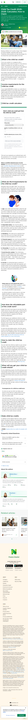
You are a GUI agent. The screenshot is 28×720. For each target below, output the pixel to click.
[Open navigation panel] (1, 2)
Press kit (5, 597)
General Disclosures (18, 672)
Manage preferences (10, 715)
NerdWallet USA (15, 702)
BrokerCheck (14, 673)
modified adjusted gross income (12, 166)
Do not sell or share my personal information (7, 620)
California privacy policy (7, 614)
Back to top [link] (6, 465)
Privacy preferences (7, 616)
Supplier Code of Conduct (7, 609)
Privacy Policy (10, 671)
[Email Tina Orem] (10, 495)
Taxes (3, 451)
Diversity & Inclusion (8, 587)
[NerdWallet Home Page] (5, 2)
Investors (5, 599)
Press (4, 595)
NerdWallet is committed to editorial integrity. (12, 48)
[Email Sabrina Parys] (10, 476)
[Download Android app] (18, 566)
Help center (17, 579)
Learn (6, 6)
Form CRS (18, 670)
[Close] (25, 707)
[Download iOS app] (9, 566)
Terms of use (6, 606)
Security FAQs (18, 581)
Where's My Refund (19, 380)
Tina (12, 493)
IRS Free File (21, 361)
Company (5, 579)
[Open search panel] (13, 2)
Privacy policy (6, 611)
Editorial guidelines (7, 589)
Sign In (18, 2)
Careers (4, 583)
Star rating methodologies (6, 591)
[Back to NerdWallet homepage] (2, 6)
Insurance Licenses (12, 647)
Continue (21, 715)
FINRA (17, 667)
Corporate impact (7, 585)
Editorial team (6, 594)
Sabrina (13, 474)
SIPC (20, 667)
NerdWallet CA (15, 705)
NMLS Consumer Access (7, 650)
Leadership (5, 581)
